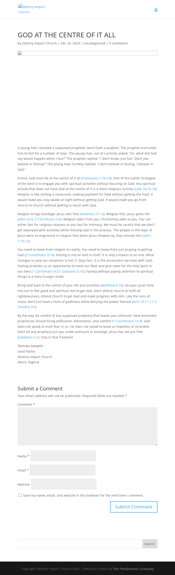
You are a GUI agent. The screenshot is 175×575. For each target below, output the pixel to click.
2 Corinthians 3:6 (48, 219)
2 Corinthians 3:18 (39, 255)
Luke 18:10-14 (145, 189)
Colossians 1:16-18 (96, 178)
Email (23, 470)
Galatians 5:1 (28, 337)
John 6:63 (26, 219)
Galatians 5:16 (72, 271)
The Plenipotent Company (133, 569)
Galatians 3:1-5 (92, 214)
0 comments (118, 43)
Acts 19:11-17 (143, 301)
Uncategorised (94, 43)
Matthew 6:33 (112, 285)
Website (24, 484)
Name (23, 456)
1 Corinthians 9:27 (46, 271)
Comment (26, 404)
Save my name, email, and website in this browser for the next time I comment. (83, 495)
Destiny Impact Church (39, 43)
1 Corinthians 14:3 (127, 321)
